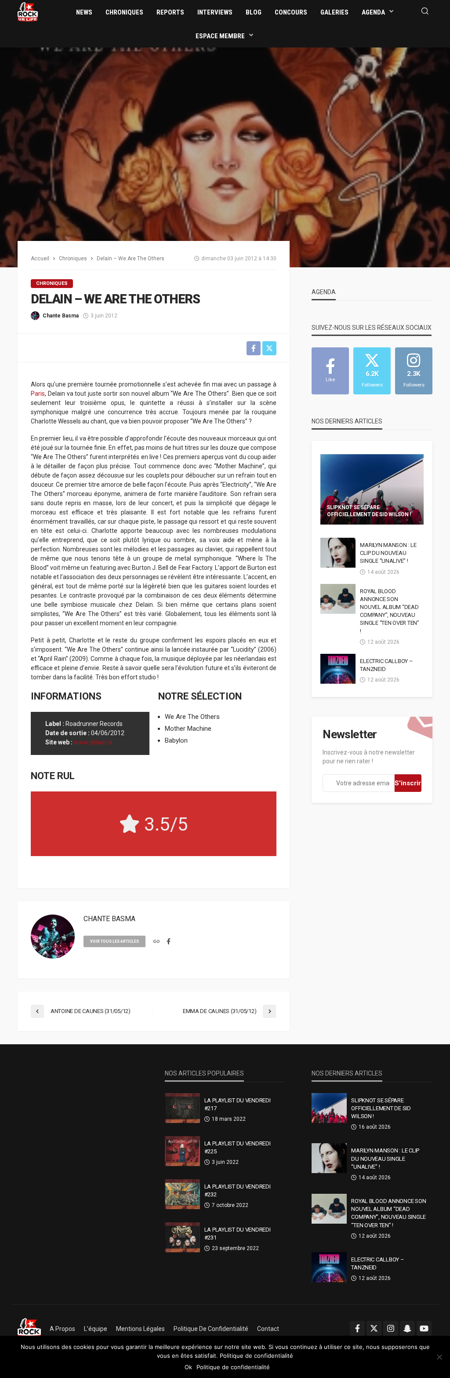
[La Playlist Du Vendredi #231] (182, 1237)
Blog (253, 12)
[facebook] (168, 942)
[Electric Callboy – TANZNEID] (338, 669)
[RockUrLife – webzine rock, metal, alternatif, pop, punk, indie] (29, 1328)
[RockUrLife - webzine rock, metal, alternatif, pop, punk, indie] (28, 11)
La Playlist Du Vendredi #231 (237, 1233)
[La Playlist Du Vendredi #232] (182, 1194)
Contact (268, 1328)
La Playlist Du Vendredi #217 (237, 1104)
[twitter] (374, 1328)
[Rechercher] (424, 11)
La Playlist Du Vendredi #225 (237, 1147)
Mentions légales (140, 1328)
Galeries (334, 12)
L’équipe (95, 1328)
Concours (291, 12)
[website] (156, 942)
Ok (188, 1367)
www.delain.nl (93, 742)
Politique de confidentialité (211, 1328)
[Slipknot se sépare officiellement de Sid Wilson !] (372, 489)
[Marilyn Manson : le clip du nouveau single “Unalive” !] (338, 553)
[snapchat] (407, 1328)
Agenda (373, 12)
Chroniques (124, 12)
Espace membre (220, 36)
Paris (38, 393)
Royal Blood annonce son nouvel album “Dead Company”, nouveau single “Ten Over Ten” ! (389, 611)
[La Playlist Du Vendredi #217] (182, 1108)
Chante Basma (61, 316)
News (84, 12)
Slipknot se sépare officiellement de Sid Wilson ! (369, 510)
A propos (62, 1328)
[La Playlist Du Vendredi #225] (182, 1151)
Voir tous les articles (114, 941)
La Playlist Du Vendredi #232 (237, 1190)
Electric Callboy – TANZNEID (386, 665)
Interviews (214, 12)
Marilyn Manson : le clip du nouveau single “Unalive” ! (388, 553)
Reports (170, 12)
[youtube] (424, 1328)
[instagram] (390, 1328)
